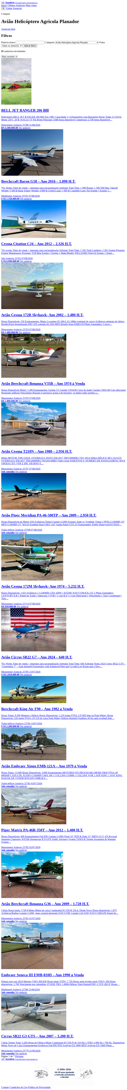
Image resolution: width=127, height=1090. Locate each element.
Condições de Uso (19, 1087)
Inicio (4, 5)
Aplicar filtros (30, 46)
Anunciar (17, 8)
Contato (5, 1087)
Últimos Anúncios (16, 5)
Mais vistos (31, 5)
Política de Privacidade (39, 1087)
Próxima (19, 1056)
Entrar (9, 8)
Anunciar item (8, 29)
